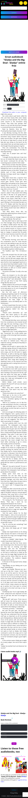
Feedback (14, 790)
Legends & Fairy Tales (13, 105)
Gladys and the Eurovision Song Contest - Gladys (6, 758)
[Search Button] (25, 8)
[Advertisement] (14, 37)
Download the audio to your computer (14, 112)
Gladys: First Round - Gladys (21, 757)
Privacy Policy (14, 793)
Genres (14, 13)
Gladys (9, 108)
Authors (14, 17)
